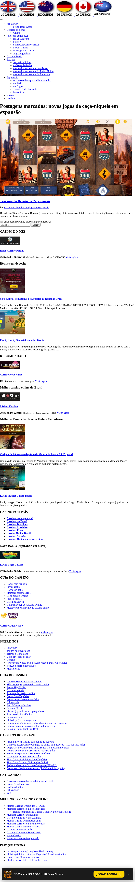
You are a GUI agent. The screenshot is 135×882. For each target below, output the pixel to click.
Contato (11, 98)
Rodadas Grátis (15, 589)
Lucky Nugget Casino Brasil (16, 495)
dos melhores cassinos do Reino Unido (33, 71)
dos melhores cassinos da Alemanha (31, 74)
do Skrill (17, 83)
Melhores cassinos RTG (19, 592)
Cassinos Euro (15, 530)
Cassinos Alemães (16, 536)
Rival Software (21, 38)
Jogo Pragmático (21, 53)
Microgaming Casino (24, 50)
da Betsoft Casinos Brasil (26, 44)
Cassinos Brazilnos (17, 524)
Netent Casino (20, 47)
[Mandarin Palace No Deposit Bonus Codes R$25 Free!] (12, 448)
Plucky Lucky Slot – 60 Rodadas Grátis (22, 340)
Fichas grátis (13, 586)
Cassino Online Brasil (19, 533)
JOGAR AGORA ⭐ (109, 874)
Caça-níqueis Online (17, 595)
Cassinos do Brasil (17, 521)
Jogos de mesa (14, 598)
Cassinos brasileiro (17, 527)
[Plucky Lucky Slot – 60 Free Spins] (12, 333)
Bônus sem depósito (17, 584)
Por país (11, 59)
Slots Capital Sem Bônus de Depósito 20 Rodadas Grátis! (31, 298)
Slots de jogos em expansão (34, 207)
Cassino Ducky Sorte (11, 625)
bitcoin (10, 95)
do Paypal (18, 86)
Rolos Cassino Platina (12, 250)
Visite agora (72, 257)
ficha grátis (12, 23)
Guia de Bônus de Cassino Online (24, 604)
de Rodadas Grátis (22, 26)
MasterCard (19, 92)
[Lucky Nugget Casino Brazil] (12, 489)
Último (16, 32)
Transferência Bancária (25, 89)
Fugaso (17, 41)
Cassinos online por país (20, 518)
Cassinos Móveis (15, 601)
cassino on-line (12, 207)
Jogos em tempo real (17, 35)
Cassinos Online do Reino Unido (25, 539)
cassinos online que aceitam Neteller (32, 80)
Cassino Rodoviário (11, 374)
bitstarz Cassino (9, 406)
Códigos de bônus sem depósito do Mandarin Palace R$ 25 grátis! (36, 454)
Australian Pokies (22, 62)
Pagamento (12, 77)
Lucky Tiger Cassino (11, 564)
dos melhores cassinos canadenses (30, 68)
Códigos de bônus (16, 29)
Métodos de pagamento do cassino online (28, 607)
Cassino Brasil (14, 56)
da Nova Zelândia (22, 65)
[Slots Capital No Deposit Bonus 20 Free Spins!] (12, 292)
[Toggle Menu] (1, 19)
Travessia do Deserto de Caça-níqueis (25, 201)
